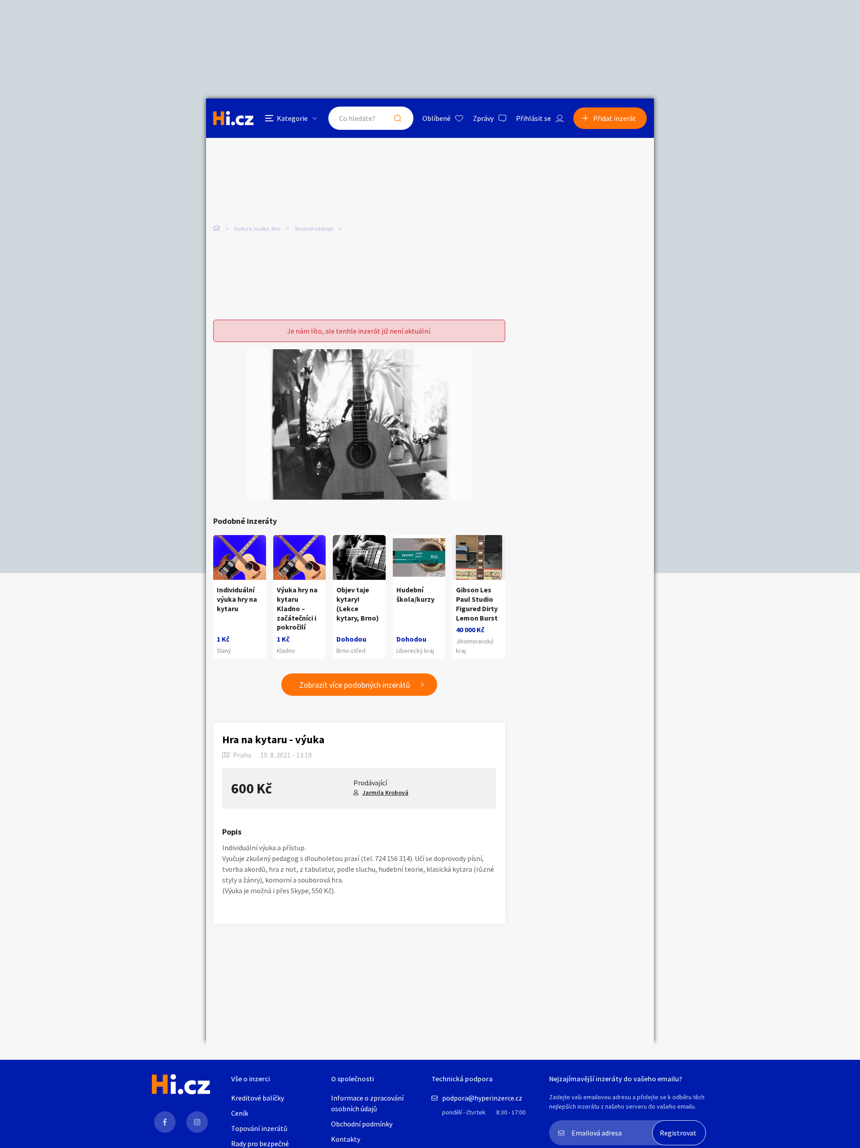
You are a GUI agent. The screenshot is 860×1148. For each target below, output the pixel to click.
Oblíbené (436, 118)
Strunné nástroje (314, 228)
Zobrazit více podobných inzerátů (354, 685)
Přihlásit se (533, 118)
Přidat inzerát (614, 118)
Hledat (397, 118)
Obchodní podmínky (361, 1123)
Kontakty (345, 1139)
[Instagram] (197, 1122)
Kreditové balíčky (257, 1097)
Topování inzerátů (259, 1128)
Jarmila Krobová (385, 792)
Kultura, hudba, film (257, 228)
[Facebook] (165, 1122)
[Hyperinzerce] (233, 118)
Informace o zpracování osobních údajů (367, 1103)
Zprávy (483, 118)
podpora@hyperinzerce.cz (482, 1097)
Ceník (239, 1113)
